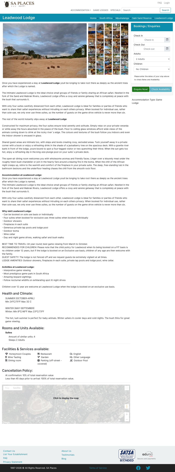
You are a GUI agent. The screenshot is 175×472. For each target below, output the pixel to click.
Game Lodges (100, 10)
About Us (66, 451)
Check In (138, 35)
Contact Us (9, 451)
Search (165, 10)
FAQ (160, 2)
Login (167, 2)
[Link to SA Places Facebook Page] (138, 468)
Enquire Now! (141, 89)
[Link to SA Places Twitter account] (148, 468)
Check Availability (160, 89)
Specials (115, 10)
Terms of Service (98, 468)
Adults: (137, 53)
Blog (64, 458)
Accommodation (80, 10)
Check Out (139, 44)
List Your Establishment (15, 454)
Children (138, 63)
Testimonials (68, 454)
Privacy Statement (12, 462)
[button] (6, 51)
